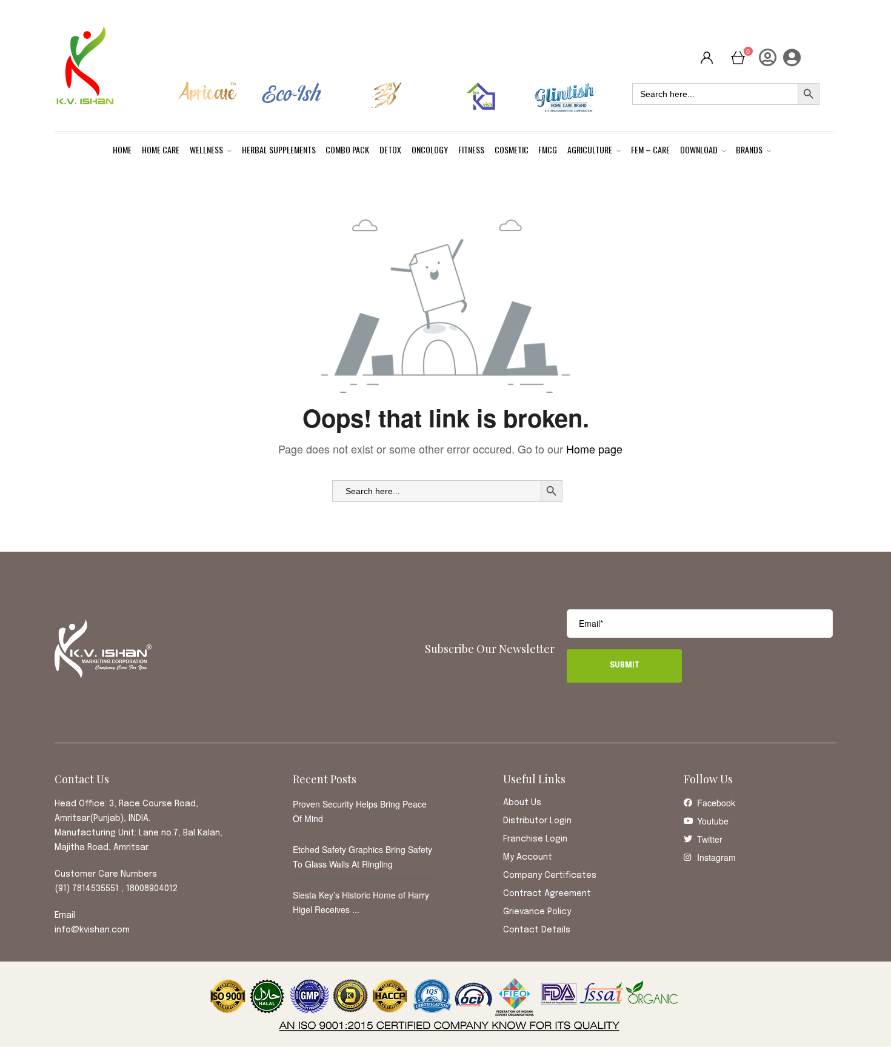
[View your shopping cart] (738, 56)
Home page (594, 449)
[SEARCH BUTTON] (551, 491)
